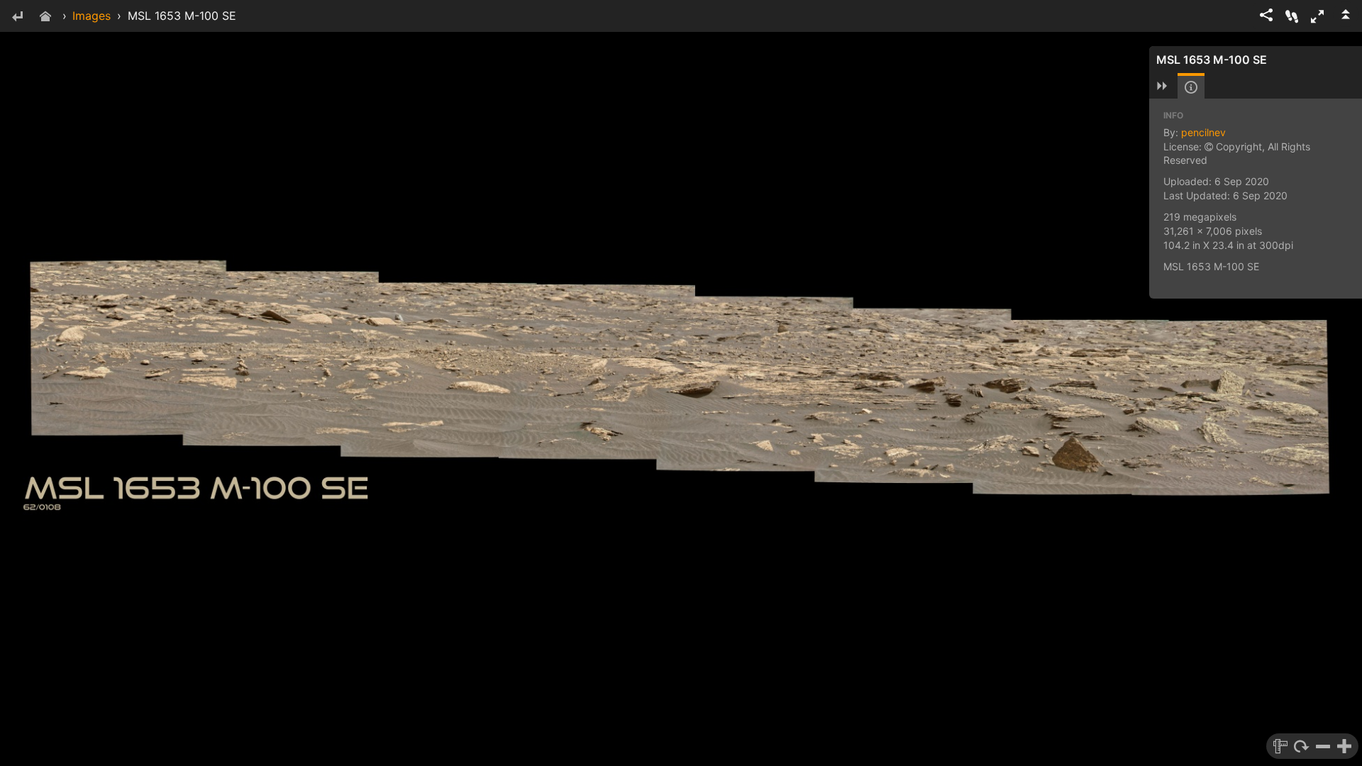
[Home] (45, 17)
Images (91, 16)
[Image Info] (1191, 87)
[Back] (17, 17)
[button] (1317, 16)
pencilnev (1203, 132)
